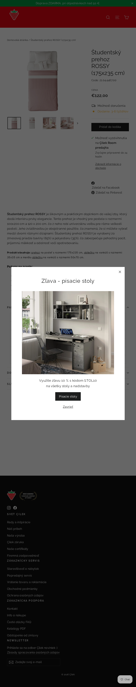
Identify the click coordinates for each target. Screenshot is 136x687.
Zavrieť (68, 407)
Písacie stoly (68, 396)
